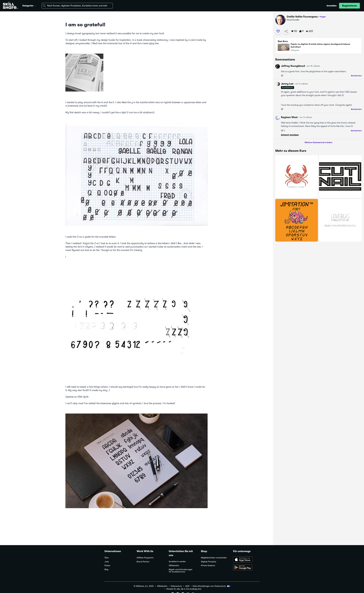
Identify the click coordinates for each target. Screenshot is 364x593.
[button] (35, 5)
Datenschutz (176, 586)
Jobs (107, 562)
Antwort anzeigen (290, 135)
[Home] (10, 6)
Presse (107, 565)
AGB (187, 586)
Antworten (356, 75)
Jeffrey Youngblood (293, 66)
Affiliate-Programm (145, 558)
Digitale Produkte (208, 562)
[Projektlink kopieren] (286, 31)
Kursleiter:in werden (177, 561)
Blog (106, 569)
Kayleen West (289, 117)
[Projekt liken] (278, 31)
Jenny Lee (287, 83)
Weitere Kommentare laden (318, 142)
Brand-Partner (143, 562)
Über (107, 558)
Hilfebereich (174, 565)
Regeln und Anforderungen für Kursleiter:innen (180, 570)
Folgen (323, 17)
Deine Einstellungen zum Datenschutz (209, 586)
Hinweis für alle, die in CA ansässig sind (184, 589)
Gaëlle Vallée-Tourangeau (302, 16)
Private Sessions (208, 565)
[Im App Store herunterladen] (246, 560)
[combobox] (77, 6)
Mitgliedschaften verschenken (214, 558)
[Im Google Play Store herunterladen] (246, 568)
